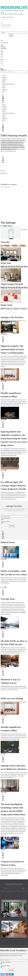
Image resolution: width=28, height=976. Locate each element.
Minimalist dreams (14, 917)
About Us (5, 880)
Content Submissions (12, 880)
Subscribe (4, 89)
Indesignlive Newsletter (5, 518)
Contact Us (10, 881)
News (3, 75)
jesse (3, 170)
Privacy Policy (16, 881)
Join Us (11, 35)
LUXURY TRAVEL (14, 941)
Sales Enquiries (21, 880)
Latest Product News (5, 25)
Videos (4, 85)
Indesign (3, 334)
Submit (4, 91)
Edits (3, 87)
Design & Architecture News (7, 17)
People (4, 80)
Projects (4, 79)
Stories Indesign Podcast (8, 84)
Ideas (3, 82)
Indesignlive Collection (5, 521)
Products (4, 77)
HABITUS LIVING (14, 919)
